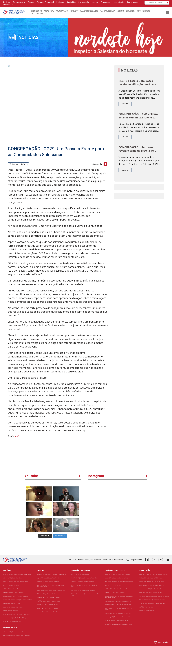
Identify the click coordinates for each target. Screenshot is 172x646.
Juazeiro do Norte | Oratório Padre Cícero (12, 607)
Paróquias (60, 2)
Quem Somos (36, 11)
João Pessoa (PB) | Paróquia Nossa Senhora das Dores (118, 601)
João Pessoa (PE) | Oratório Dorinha (11, 603)
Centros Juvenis (19, 2)
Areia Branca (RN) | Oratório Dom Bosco (12, 578)
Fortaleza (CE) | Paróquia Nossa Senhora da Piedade (117, 589)
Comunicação (83, 2)
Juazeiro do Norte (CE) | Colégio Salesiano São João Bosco (51, 590)
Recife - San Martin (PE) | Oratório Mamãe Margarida (15, 618)
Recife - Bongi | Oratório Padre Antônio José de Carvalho (16, 614)
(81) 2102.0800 (136, 560)
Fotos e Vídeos (143, 11)
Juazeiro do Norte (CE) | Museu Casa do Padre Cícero (151, 585)
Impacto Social (118, 2)
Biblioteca (130, 11)
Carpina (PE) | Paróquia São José (113, 585)
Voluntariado (62, 11)
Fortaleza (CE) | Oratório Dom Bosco (11, 589)
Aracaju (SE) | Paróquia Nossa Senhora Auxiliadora (117, 578)
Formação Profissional (45, 2)
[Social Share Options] (91, 512)
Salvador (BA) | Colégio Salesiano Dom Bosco (48, 608)
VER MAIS (125, 104)
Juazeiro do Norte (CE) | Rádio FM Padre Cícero (150, 592)
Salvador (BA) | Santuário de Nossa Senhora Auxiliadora (118, 624)
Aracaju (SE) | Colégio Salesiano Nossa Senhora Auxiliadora (51, 574)
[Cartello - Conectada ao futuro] (162, 642)
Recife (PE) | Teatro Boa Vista (146, 607)
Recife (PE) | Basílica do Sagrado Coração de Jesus (117, 620)
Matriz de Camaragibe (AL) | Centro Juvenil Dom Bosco (16, 635)
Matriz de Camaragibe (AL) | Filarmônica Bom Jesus (152, 599)
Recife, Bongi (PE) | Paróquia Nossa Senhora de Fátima (118, 617)
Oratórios (6, 2)
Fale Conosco (37, 14)
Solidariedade (8, 5)
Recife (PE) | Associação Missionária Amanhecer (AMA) (152, 603)
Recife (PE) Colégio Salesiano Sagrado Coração (48, 601)
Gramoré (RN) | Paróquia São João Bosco (115, 592)
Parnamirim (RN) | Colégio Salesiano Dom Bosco (49, 597)
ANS (17, 436)
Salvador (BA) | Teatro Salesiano (146, 610)
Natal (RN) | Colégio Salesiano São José (46, 593)
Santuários (71, 2)
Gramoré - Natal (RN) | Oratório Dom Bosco (13, 592)
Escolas (31, 2)
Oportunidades (132, 2)
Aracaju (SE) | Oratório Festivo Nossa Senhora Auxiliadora (17, 574)
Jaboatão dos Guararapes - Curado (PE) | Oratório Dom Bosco (17, 599)
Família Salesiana (107, 11)
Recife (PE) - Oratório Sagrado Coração (12, 621)
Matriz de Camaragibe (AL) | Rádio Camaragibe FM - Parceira (154, 596)
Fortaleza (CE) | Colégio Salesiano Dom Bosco (48, 581)
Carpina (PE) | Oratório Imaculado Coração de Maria (15, 581)
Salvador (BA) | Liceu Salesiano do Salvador (47, 604)
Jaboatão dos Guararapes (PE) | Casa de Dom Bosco (151, 581)
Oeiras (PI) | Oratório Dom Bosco (10, 610)
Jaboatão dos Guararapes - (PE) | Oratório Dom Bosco (15, 596)
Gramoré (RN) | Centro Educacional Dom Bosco (82, 581)
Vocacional (49, 11)
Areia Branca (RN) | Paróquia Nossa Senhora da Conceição (119, 581)
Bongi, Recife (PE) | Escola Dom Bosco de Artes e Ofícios (84, 578)
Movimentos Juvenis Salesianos (84, 11)
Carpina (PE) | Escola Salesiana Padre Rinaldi (48, 578)
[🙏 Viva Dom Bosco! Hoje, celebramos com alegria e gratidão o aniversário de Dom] (132, 500)
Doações (95, 2)
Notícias (120, 11)
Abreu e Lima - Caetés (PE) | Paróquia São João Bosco (118, 574)
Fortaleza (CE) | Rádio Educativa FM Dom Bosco (151, 578)
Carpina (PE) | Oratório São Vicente (11, 585)
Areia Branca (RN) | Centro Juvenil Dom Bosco (14, 632)
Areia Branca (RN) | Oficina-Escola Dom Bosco (82, 574)
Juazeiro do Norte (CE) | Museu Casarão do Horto (151, 589)
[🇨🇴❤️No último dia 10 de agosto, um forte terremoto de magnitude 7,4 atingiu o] (103, 500)
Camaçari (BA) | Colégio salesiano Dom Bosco (48, 612)
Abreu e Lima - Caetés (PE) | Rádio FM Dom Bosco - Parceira (153, 574)
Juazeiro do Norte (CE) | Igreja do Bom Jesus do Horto (118, 604)
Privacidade (105, 2)
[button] (167, 3)
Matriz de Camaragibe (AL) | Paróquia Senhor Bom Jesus (118, 613)
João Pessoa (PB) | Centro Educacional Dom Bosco (83, 590)
